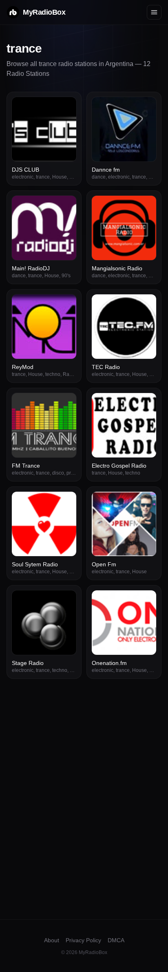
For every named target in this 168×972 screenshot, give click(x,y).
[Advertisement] (84, 767)
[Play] (65, 107)
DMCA (116, 940)
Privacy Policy (83, 940)
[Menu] (154, 12)
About (51, 940)
